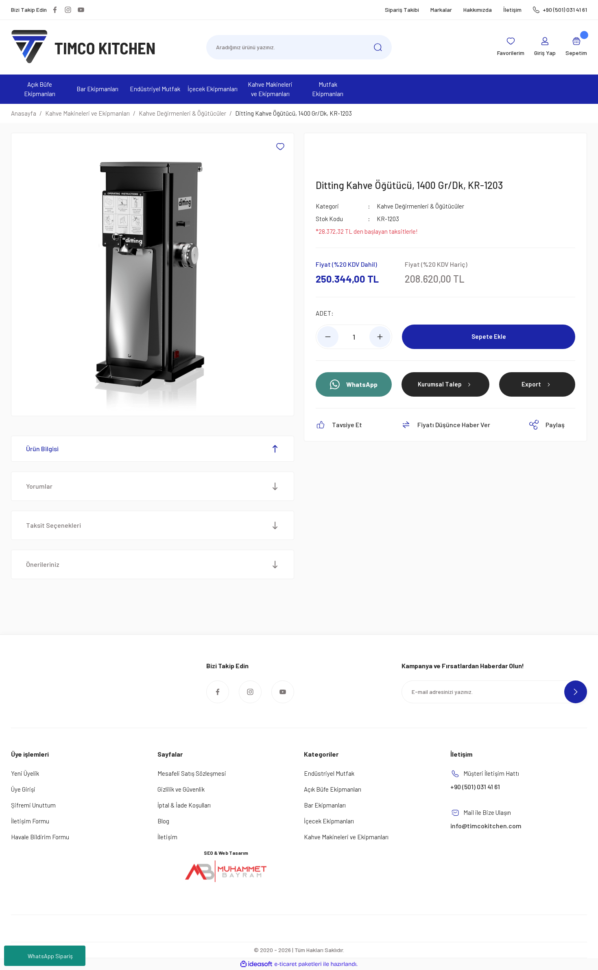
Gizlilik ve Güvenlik (181, 789)
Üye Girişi (23, 789)
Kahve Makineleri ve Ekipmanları (346, 837)
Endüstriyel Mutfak (329, 773)
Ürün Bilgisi (42, 448)
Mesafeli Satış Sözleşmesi (191, 773)
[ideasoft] (256, 964)
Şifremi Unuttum (33, 805)
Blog (163, 821)
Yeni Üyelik (25, 773)
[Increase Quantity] (380, 336)
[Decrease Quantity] (327, 336)
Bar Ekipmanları (325, 805)
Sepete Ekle (488, 336)
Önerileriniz (42, 564)
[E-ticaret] (298, 964)
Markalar (441, 9)
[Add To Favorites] (280, 147)
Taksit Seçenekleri (53, 525)
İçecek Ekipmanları (329, 821)
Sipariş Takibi (402, 9)
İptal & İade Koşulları (184, 805)
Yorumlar (39, 486)
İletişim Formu (30, 821)
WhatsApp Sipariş (50, 955)
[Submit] (575, 691)
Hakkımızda (477, 9)
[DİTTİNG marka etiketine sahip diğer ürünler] (335, 152)
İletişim (512, 9)
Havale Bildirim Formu (40, 837)
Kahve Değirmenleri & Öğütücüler (420, 206)
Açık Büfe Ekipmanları (332, 789)
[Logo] (83, 46)
